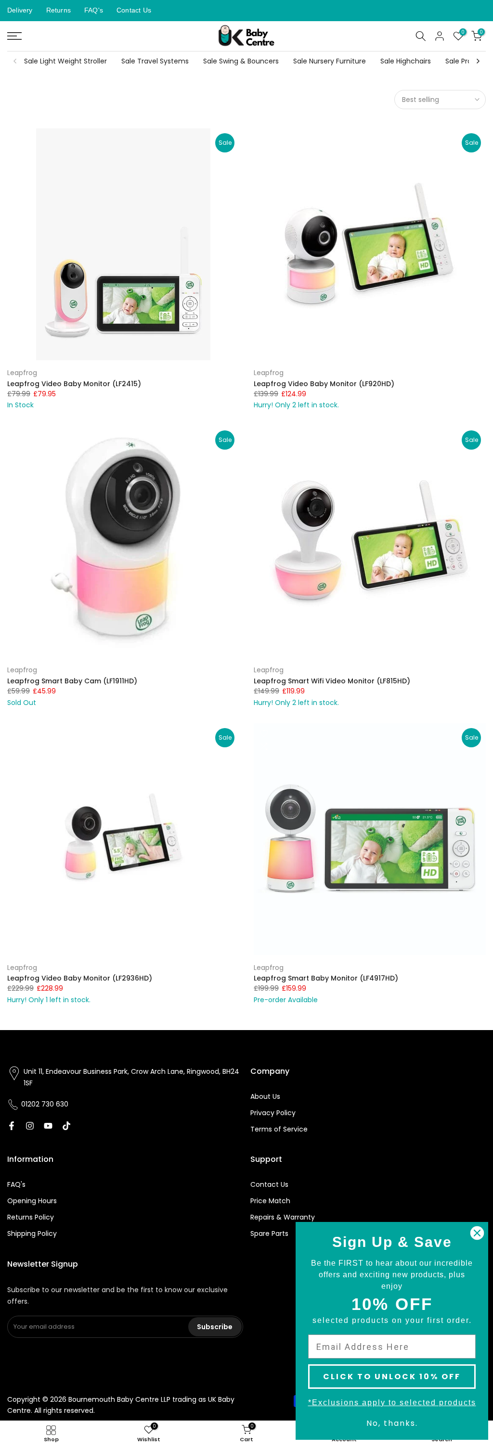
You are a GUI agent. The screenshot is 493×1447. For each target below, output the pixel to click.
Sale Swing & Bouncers (241, 61)
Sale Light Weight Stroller (65, 61)
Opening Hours (32, 1201)
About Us (265, 1096)
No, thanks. (392, 1423)
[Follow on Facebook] (11, 1126)
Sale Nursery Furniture (329, 61)
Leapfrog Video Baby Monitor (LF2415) (74, 384)
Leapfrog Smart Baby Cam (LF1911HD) (72, 681)
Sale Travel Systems (155, 61)
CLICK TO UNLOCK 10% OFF (392, 1376)
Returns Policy (30, 1217)
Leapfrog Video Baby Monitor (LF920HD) (324, 384)
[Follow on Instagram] (30, 1126)
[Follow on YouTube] (48, 1126)
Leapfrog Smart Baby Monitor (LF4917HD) (326, 978)
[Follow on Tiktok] (66, 1126)
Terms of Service (279, 1129)
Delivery (20, 10)
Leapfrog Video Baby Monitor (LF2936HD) (79, 978)
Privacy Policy (273, 1113)
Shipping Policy (32, 1233)
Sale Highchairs (405, 61)
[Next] (477, 61)
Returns (58, 10)
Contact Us (134, 10)
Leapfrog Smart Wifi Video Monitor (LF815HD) (332, 681)
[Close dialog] (477, 1233)
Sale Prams (463, 61)
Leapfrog (22, 372)
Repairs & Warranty (282, 1217)
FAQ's (93, 10)
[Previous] (15, 61)
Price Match (270, 1201)
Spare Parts (269, 1233)
